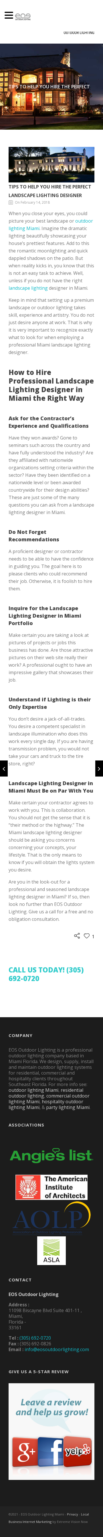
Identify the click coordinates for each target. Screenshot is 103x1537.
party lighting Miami (68, 1107)
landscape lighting (28, 288)
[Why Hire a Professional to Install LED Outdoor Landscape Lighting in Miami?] (99, 768)
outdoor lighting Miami (33, 1090)
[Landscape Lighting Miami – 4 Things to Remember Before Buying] (4, 768)
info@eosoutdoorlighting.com (57, 1349)
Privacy (72, 1514)
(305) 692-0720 (35, 1338)
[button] (10, 15)
